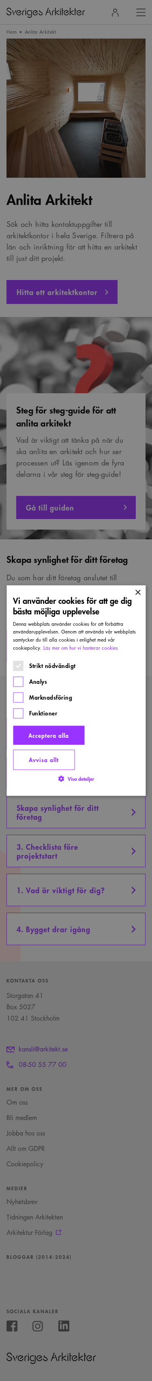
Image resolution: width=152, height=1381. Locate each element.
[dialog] (76, 690)
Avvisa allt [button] (44, 760)
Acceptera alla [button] (48, 735)
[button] (76, 778)
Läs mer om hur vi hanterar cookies (80, 647)
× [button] (138, 593)
